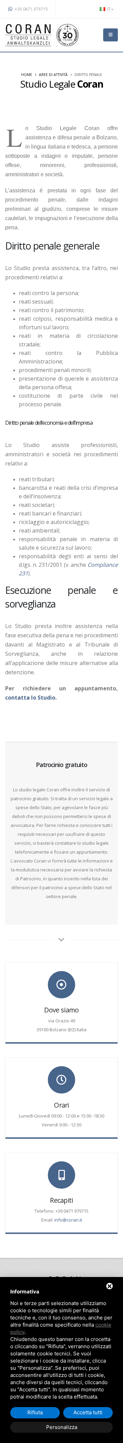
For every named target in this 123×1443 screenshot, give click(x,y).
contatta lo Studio (30, 697)
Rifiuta (35, 1412)
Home (26, 74)
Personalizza (61, 1427)
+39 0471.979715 (31, 9)
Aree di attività (53, 74)
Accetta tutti (87, 1412)
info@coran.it (68, 1220)
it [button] (108, 9)
